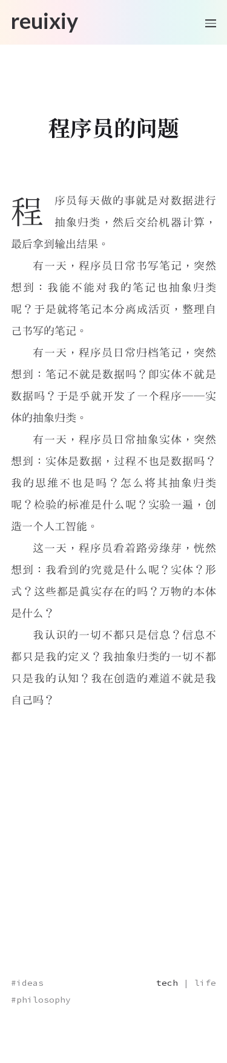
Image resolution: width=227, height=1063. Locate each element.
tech (167, 982)
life (205, 982)
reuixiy (44, 21)
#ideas (27, 982)
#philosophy (41, 999)
